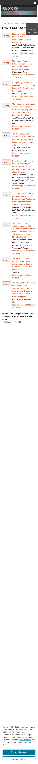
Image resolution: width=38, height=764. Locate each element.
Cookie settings (25, 739)
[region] (19, 743)
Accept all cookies (19, 752)
